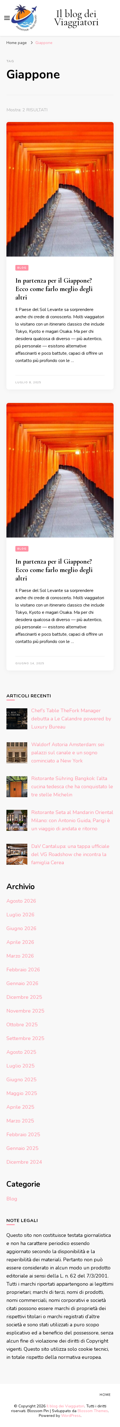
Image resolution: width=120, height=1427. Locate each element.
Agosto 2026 (21, 901)
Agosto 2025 (21, 1052)
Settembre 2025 (25, 1038)
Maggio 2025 (21, 1093)
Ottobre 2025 (22, 1024)
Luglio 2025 (20, 1065)
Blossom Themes (93, 1411)
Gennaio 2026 (22, 983)
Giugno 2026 (21, 928)
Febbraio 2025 (23, 1134)
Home (105, 1395)
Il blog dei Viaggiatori (76, 18)
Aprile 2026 (20, 942)
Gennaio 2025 (22, 1148)
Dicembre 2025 (24, 997)
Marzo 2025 (20, 1120)
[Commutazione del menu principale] (7, 18)
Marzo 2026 (20, 956)
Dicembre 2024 (24, 1162)
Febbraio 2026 (23, 969)
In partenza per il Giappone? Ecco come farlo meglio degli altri (54, 288)
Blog (22, 268)
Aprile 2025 (20, 1107)
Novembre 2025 (25, 1011)
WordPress (71, 1415)
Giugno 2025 (21, 1079)
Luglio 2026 (20, 914)
